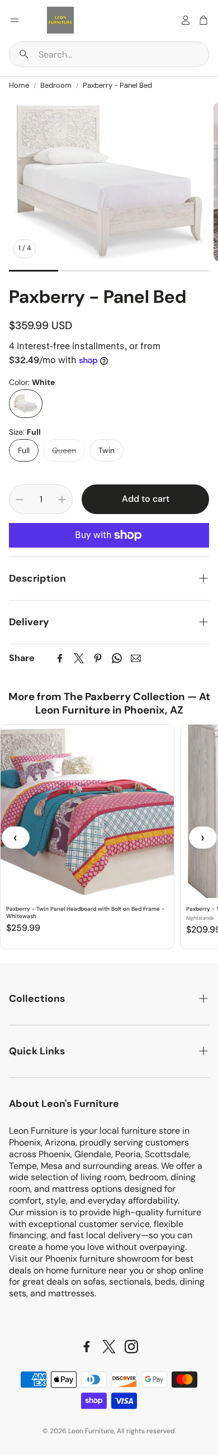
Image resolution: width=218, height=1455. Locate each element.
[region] (109, 837)
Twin (106, 450)
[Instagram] (131, 1346)
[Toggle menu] (14, 20)
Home (19, 85)
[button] (109, 54)
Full (24, 450)
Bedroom (56, 85)
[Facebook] (60, 658)
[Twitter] (79, 658)
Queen (64, 450)
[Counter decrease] (20, 499)
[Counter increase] (62, 499)
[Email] (136, 658)
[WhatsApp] (117, 658)
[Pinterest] (98, 658)
